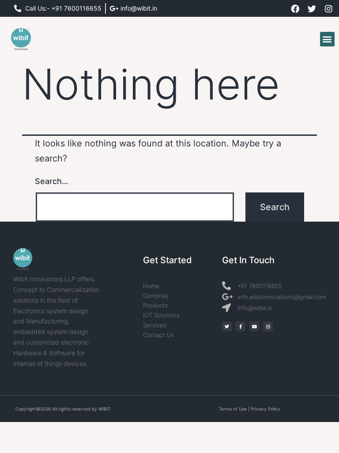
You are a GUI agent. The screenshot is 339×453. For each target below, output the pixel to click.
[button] (327, 39)
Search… (51, 181)
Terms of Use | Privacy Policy (249, 408)
